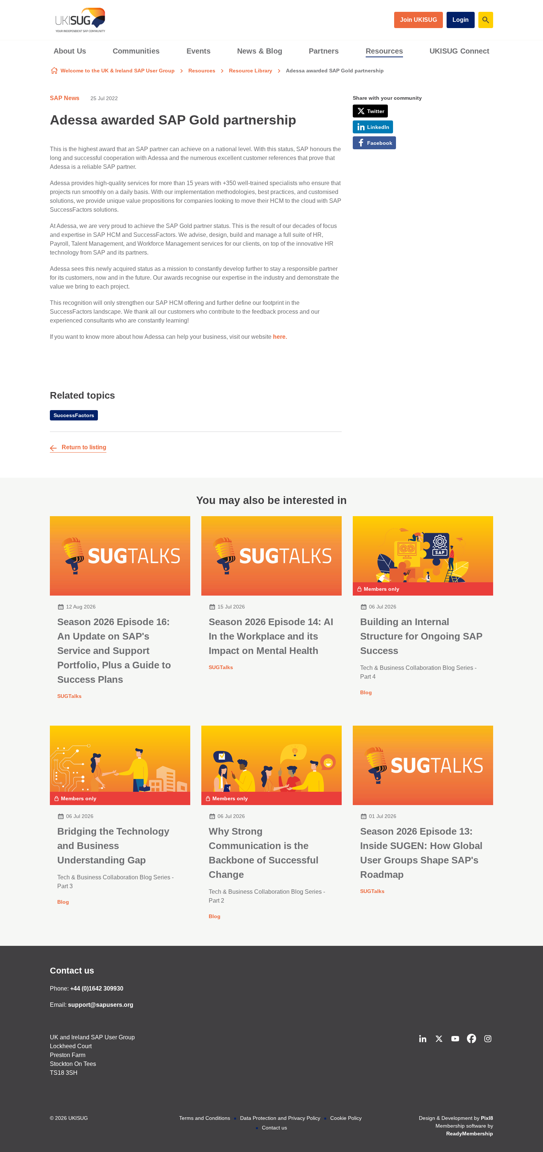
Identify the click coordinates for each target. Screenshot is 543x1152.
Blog (366, 692)
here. (280, 337)
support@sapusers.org (100, 1005)
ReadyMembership (469, 1133)
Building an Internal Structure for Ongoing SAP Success (421, 636)
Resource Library (250, 71)
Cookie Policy (346, 1118)
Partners (324, 51)
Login (460, 20)
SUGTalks (69, 696)
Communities (136, 51)
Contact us (72, 970)
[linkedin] (422, 1038)
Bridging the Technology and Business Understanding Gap (113, 846)
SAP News (64, 98)
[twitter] (438, 1038)
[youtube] (455, 1038)
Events (199, 51)
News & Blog (259, 51)
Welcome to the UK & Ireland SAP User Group (118, 71)
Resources (384, 51)
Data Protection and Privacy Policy (280, 1118)
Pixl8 (487, 1118)
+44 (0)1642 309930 (96, 988)
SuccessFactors (74, 415)
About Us (70, 51)
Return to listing (84, 447)
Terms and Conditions (204, 1118)
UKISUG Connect (459, 51)
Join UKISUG (418, 20)
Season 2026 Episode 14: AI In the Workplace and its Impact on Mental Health (271, 636)
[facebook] (471, 1038)
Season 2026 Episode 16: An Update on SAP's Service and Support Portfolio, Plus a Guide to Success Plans (114, 650)
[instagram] (487, 1038)
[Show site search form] (485, 20)
